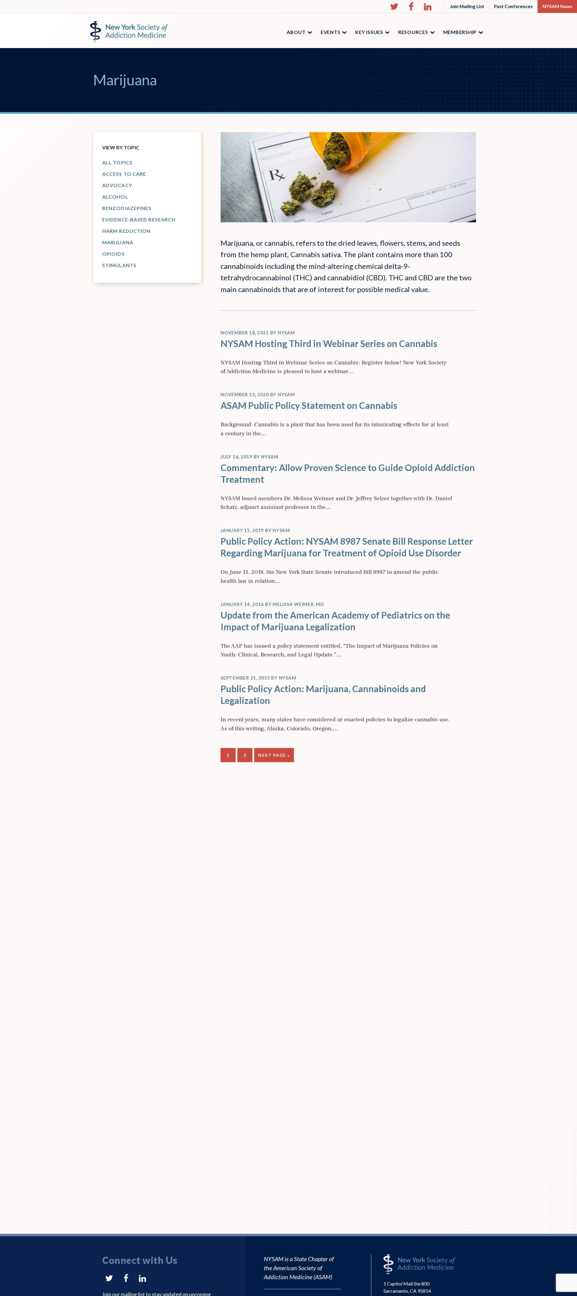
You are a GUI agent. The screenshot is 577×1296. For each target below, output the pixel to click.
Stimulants (119, 265)
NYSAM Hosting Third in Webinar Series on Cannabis (329, 343)
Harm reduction (126, 231)
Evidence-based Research (139, 219)
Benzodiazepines (127, 208)
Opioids (113, 254)
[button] (394, 6)
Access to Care (124, 174)
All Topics (117, 162)
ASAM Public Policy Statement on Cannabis (309, 405)
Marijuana (117, 242)
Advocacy (117, 185)
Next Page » (274, 757)
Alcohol (115, 196)
